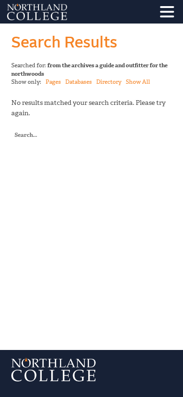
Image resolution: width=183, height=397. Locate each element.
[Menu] (169, 13)
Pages (53, 82)
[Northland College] (63, 11)
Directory (109, 82)
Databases (78, 82)
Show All (138, 82)
